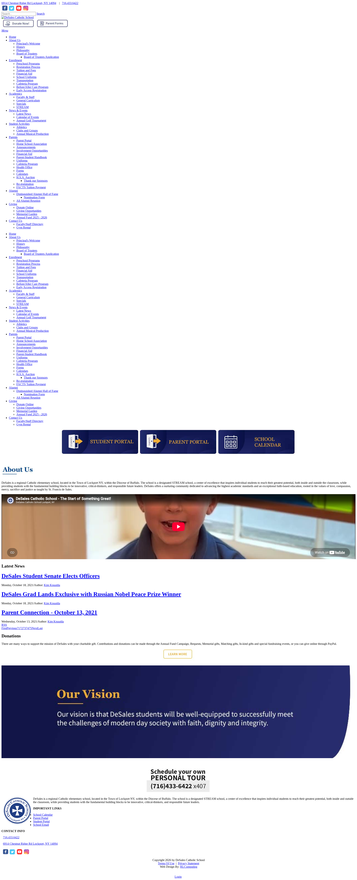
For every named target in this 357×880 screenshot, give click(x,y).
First (4, 628)
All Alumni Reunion (28, 397)
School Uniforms (26, 273)
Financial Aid (24, 270)
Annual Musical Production (32, 330)
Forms (20, 367)
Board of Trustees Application (41, 253)
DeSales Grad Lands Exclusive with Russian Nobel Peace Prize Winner (91, 594)
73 (24, 628)
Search (41, 13)
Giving (13, 401)
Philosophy (23, 247)
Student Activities (19, 320)
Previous (12, 628)
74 (27, 628)
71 (18, 628)
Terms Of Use (166, 863)
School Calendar (43, 814)
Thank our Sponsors (36, 377)
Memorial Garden (26, 411)
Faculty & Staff (25, 294)
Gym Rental (23, 424)
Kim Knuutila (52, 585)
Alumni (13, 387)
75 (30, 628)
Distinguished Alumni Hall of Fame (37, 391)
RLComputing (188, 866)
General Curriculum (28, 297)
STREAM (22, 304)
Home (12, 233)
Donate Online (25, 404)
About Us (14, 237)
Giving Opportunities (28, 407)
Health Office (24, 364)
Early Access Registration (31, 287)
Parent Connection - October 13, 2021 (49, 612)
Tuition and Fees (26, 267)
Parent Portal (23, 337)
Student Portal (41, 821)
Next (35, 628)
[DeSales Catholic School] (17, 17)
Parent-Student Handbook (31, 354)
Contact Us (15, 417)
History (20, 243)
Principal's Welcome (28, 240)
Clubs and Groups (27, 327)
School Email (41, 824)
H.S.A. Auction (25, 374)
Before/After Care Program (32, 284)
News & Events (18, 307)
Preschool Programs (28, 260)
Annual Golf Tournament (31, 317)
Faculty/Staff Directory (29, 421)
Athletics (21, 324)
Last (40, 628)
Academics (15, 290)
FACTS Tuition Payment (31, 384)
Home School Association (31, 340)
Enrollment (15, 257)
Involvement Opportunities (32, 347)
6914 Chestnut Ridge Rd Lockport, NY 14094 (28, 3)
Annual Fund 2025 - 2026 (31, 414)
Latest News (23, 310)
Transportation (24, 277)
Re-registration (25, 381)
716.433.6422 (70, 3)
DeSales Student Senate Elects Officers (50, 576)
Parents (13, 334)
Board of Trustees (26, 250)
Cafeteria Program (27, 280)
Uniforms (22, 357)
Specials (21, 300)
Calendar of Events (27, 314)
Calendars (22, 370)
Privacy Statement (188, 863)
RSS (4, 624)
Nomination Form (34, 394)
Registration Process (28, 263)
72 (21, 628)
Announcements (26, 344)
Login (178, 876)
